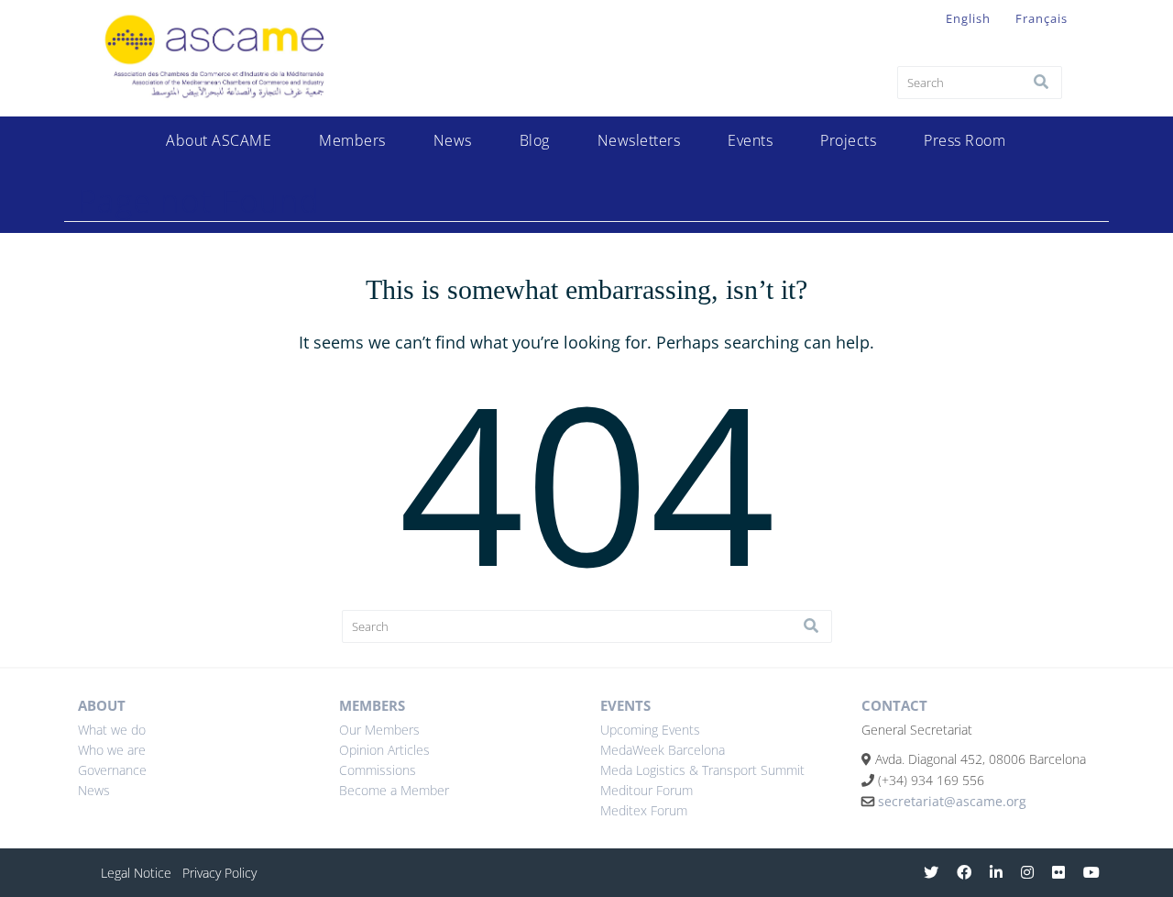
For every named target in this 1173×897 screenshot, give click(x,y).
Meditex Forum (643, 810)
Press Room (964, 140)
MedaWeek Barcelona (662, 750)
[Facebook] (964, 872)
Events (750, 140)
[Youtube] (1091, 872)
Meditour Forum (646, 790)
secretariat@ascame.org (952, 801)
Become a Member (394, 790)
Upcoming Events (650, 729)
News (452, 140)
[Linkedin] (996, 872)
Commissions (377, 770)
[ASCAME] (217, 106)
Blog (535, 140)
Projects (848, 140)
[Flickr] (1058, 872)
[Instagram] (1027, 872)
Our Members (379, 729)
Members (352, 140)
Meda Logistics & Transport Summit (702, 770)
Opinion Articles (384, 750)
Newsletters (639, 140)
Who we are (112, 750)
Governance (112, 770)
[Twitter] (931, 872)
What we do (112, 729)
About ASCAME (218, 140)
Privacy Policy (219, 872)
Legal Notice (136, 872)
